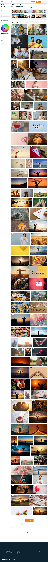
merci (41, 22)
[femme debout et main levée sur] (40, 440)
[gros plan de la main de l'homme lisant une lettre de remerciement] (18, 163)
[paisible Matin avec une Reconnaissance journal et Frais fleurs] (38, 500)
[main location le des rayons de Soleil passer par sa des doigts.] (27, 394)
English (40, 545)
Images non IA (4, 12)
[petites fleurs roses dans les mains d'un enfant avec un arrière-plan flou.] (39, 296)
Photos (8, 1)
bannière (34, 22)
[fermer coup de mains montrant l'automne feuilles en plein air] (38, 261)
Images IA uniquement (5, 11)
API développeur (8, 551)
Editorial (16, 1)
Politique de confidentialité (35, 559)
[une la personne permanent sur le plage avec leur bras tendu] (25, 440)
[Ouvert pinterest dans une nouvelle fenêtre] (13, 559)
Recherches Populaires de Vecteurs (20, 549)
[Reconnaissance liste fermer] (38, 214)
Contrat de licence (19, 545)
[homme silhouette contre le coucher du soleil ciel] (20, 429)
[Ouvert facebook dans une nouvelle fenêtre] (9, 559)
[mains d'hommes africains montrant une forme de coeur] (38, 372)
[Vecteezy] (2, 1)
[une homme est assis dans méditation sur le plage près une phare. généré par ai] (40, 470)
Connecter (44, 1)
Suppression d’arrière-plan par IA (9, 554)
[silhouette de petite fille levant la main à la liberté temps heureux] (38, 226)
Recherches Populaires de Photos (20, 551)
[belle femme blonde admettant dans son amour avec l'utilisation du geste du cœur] (40, 106)
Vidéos (12, 1)
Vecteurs (4, 1)
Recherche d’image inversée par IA (9, 552)
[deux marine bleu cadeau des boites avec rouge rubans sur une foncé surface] (39, 352)
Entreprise (7, 549)
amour (38, 22)
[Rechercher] (43, 4)
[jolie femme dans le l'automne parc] (17, 352)
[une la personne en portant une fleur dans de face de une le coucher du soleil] (20, 500)
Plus (19, 1)
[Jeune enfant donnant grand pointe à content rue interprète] (15, 106)
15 (33, 524)
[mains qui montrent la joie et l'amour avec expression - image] (20, 307)
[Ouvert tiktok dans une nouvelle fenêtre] (14, 559)
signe (30, 22)
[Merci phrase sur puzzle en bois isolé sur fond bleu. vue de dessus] (38, 126)
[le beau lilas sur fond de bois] (38, 284)
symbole (27, 22)
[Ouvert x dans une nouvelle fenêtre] (15, 559)
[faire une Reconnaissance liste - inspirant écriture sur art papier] (15, 115)
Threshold (2, 36)
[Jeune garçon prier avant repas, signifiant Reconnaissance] (35, 95)
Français (40, 550)
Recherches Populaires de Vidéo (20, 553)
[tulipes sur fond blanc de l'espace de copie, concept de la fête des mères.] (21, 511)
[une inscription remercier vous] (20, 214)
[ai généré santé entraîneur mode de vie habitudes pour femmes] (23, 64)
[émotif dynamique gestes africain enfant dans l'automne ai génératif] (39, 405)
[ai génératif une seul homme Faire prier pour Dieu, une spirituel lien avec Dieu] (20, 261)
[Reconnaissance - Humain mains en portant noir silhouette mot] (21, 202)
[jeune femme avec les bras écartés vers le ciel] (40, 163)
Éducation (7, 550)
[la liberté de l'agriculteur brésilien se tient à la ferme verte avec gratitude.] (40, 193)
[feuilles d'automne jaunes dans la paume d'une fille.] (40, 202)
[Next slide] (45, 22)
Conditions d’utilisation (28, 559)
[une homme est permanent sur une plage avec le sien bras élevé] (15, 460)
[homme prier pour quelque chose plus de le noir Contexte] (27, 193)
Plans (30, 1)
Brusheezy (7, 545)
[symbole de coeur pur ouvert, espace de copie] (20, 226)
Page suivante (29, 520)
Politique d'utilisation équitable (41, 559)
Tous (2, 10)
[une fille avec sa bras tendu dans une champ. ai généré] (20, 272)
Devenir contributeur (30, 549)
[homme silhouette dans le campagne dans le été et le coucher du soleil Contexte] (39, 332)
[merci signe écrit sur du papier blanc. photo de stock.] (38, 152)
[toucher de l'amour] (38, 429)
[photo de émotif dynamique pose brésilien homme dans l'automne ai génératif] (28, 352)
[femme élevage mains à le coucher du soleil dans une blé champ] (15, 193)
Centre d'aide (30, 545)
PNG (23, 22)
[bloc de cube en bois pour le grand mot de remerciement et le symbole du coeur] (38, 272)
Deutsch (40, 549)
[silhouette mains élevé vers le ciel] (21, 405)
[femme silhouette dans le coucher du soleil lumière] (37, 183)
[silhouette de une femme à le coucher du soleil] (14, 440)
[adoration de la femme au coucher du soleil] (20, 320)
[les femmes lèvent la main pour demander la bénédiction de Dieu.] (27, 460)
